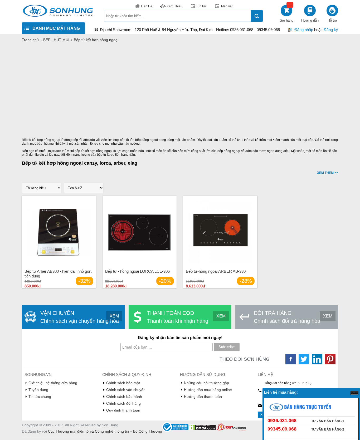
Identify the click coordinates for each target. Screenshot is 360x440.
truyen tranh (63, 437)
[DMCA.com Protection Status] (203, 429)
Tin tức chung (39, 396)
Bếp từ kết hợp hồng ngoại (41, 140)
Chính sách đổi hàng (123, 403)
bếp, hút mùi (46, 143)
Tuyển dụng (38, 390)
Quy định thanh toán (123, 410)
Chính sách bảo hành (124, 396)
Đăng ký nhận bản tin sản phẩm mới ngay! (180, 337)
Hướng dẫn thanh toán (203, 396)
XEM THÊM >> (327, 173)
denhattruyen (30, 437)
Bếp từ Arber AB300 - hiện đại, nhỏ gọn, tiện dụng (58, 273)
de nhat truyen (47, 437)
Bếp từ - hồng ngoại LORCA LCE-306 (137, 271)
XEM (114, 316)
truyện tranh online (82, 437)
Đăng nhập (303, 29)
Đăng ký (331, 29)
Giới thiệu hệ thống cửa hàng (52, 383)
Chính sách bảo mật (123, 383)
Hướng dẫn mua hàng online (208, 390)
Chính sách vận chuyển (125, 390)
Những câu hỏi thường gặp (206, 383)
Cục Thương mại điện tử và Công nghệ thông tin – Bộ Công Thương (105, 431)
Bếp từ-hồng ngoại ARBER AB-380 (216, 271)
